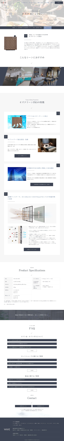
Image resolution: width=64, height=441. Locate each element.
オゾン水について (24, 2)
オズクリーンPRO (56, 423)
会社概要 (18, 2)
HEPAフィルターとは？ (32, 249)
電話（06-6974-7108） (28, 409)
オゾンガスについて (32, 2)
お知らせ (52, 2)
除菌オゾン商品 (40, 2)
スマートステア (49, 423)
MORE (32, 350)
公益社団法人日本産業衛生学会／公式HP (42, 184)
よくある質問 (47, 2)
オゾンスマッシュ (43, 423)
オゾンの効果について (22, 155)
